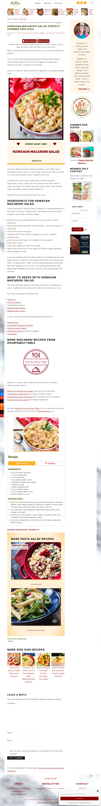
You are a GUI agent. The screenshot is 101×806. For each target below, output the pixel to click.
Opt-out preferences (72, 802)
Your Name (75, 220)
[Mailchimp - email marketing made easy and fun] (86, 231)
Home (9, 19)
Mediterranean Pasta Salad (36, 630)
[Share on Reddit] (2, 408)
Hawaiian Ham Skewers (16, 308)
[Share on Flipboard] (2, 397)
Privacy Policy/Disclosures (18, 788)
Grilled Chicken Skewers (17, 328)
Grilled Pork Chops (14, 331)
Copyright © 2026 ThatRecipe (50, 802)
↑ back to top (50, 778)
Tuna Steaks (12, 334)
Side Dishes (22, 19)
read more (58, 22)
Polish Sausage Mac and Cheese (20, 397)
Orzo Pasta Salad (36, 584)
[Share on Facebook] (2, 390)
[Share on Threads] (2, 412)
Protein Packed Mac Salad (17, 400)
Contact (82, 788)
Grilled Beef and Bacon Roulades (20, 325)
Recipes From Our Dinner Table (27, 408)
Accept (79, 798)
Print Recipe (44, 41)
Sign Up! (40, 788)
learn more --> (84, 89)
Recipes (38, 3)
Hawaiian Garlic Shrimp (16, 311)
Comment (11, 703)
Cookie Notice (18, 791)
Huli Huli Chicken (14, 302)
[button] (98, 791)
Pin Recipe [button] (51, 463)
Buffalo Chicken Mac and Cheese (20, 391)
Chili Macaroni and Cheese (17, 394)
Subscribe (58, 3)
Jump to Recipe (30, 41)
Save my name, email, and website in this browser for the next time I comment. (36, 752)
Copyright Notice (18, 794)
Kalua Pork (11, 299)
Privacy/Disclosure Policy (84, 802)
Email (10, 740)
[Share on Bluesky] (2, 394)
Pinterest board (44, 411)
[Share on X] (2, 401)
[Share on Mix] (2, 405)
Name (10, 733)
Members (47, 3)
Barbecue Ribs (13, 322)
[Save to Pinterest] (2, 415)
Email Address (76, 213)
